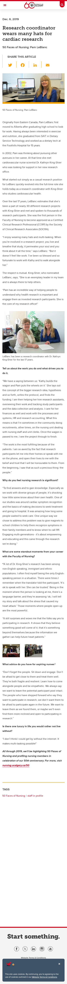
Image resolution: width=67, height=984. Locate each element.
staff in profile (35, 796)
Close (59, 966)
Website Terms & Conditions (44, 976)
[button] (11, 64)
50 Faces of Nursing (13, 796)
